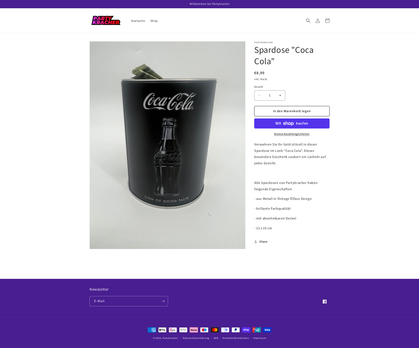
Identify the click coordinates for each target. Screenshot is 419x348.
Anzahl (258, 87)
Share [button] (263, 241)
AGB (216, 337)
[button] (308, 21)
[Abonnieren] (163, 301)
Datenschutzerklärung (196, 337)
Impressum (259, 337)
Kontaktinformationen (236, 337)
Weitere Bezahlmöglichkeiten (292, 133)
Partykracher (170, 337)
